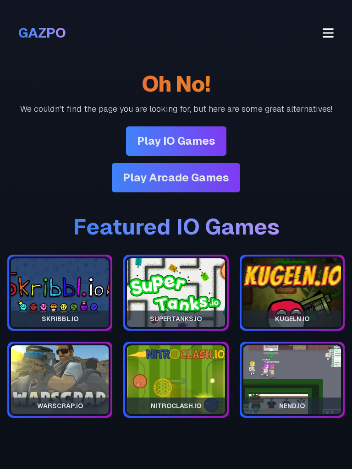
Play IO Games (176, 141)
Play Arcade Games (176, 177)
